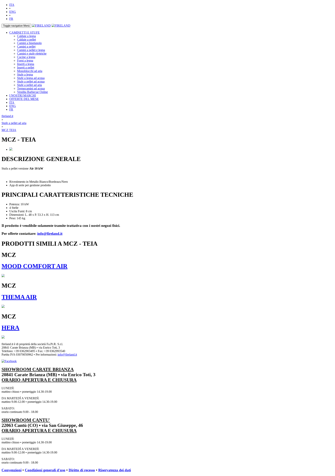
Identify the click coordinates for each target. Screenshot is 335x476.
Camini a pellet (26, 46)
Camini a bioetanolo (29, 43)
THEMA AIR (19, 296)
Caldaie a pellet (26, 39)
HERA (10, 327)
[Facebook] (9, 361)
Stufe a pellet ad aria (29, 85)
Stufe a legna (25, 74)
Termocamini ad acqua (31, 88)
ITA (11, 4)
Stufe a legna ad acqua (31, 78)
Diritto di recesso (82, 470)
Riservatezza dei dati (114, 470)
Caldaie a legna (26, 36)
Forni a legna (25, 60)
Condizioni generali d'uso (45, 470)
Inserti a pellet (25, 67)
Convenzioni (12, 470)
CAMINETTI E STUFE (24, 32)
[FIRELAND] (41, 25)
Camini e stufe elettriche (32, 53)
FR (11, 18)
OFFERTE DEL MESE (24, 99)
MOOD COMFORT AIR (34, 266)
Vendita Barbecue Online (32, 92)
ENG (12, 11)
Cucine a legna (26, 57)
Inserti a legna (25, 64)
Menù (16, 25)
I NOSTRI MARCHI (22, 95)
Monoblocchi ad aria (29, 71)
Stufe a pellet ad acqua (31, 81)
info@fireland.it (49, 233)
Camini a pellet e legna (31, 50)
